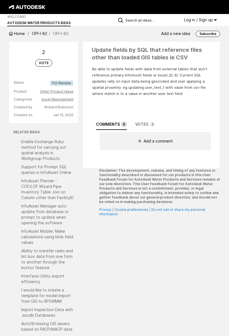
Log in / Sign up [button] (199, 19)
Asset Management (57, 99)
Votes (144, 124)
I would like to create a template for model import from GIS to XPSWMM (46, 296)
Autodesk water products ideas (39, 23)
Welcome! (16, 17)
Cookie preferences (131, 209)
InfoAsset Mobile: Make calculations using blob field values (47, 237)
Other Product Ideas (56, 91)
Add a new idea (175, 33)
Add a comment (158, 141)
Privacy (105, 209)
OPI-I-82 (39, 33)
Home (19, 33)
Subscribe (207, 34)
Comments (110, 124)
